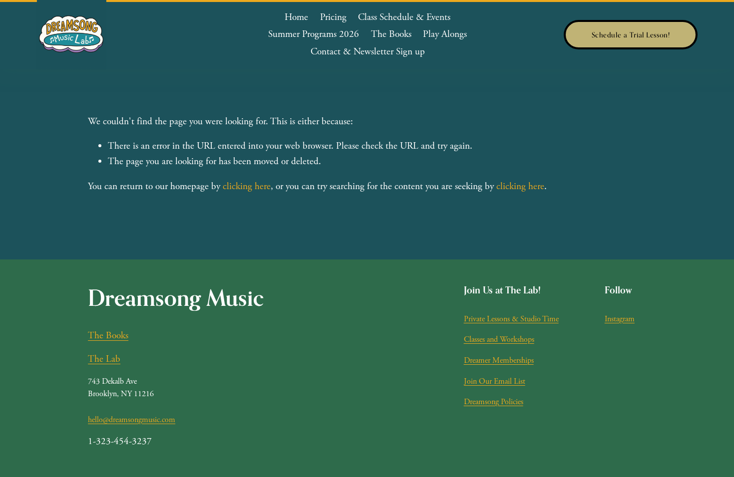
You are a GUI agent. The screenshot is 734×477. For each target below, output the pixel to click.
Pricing (333, 17)
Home (296, 17)
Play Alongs (445, 34)
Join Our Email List (494, 381)
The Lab (104, 359)
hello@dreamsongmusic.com (131, 420)
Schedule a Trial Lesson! (631, 34)
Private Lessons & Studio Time (511, 319)
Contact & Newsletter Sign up (368, 51)
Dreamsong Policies (493, 402)
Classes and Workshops (499, 339)
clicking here (247, 186)
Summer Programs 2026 (313, 34)
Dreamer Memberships (499, 360)
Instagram (620, 319)
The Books (391, 34)
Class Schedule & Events (404, 17)
